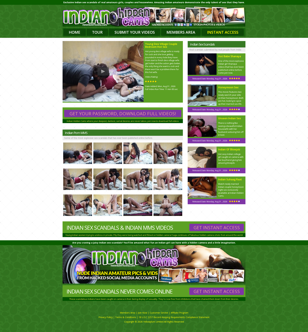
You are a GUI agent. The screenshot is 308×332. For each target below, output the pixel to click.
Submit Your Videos (135, 32)
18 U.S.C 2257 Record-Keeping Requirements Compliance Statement (174, 317)
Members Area (181, 32)
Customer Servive (159, 312)
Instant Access (222, 32)
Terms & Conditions (125, 317)
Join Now (142, 312)
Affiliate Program (179, 312)
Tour (97, 32)
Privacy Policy (105, 317)
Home (74, 32)
